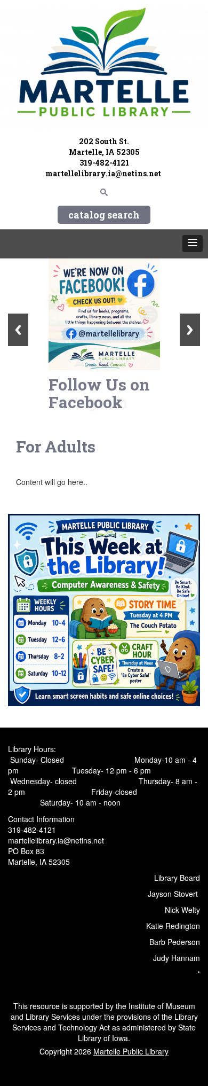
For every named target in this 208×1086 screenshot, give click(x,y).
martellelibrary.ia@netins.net (104, 173)
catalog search (104, 214)
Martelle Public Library (131, 1051)
